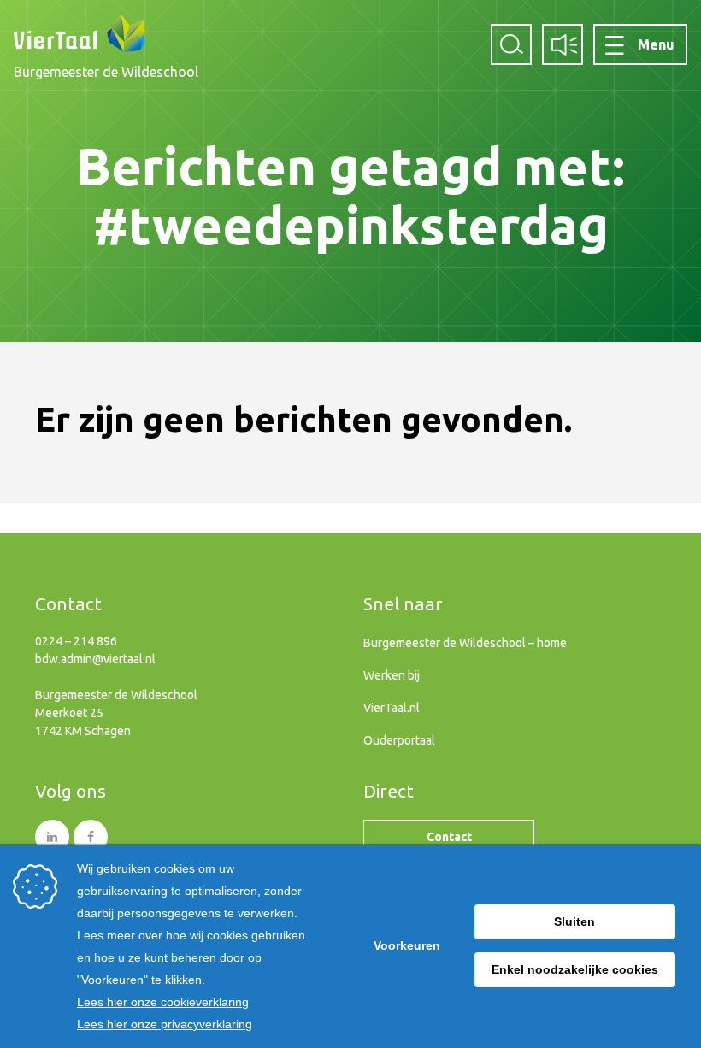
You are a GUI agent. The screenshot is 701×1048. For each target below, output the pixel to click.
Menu (656, 44)
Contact (449, 837)
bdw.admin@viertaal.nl (95, 659)
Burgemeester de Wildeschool (106, 71)
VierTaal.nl (391, 708)
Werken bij (391, 675)
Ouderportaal (399, 740)
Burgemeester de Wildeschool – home (465, 643)
